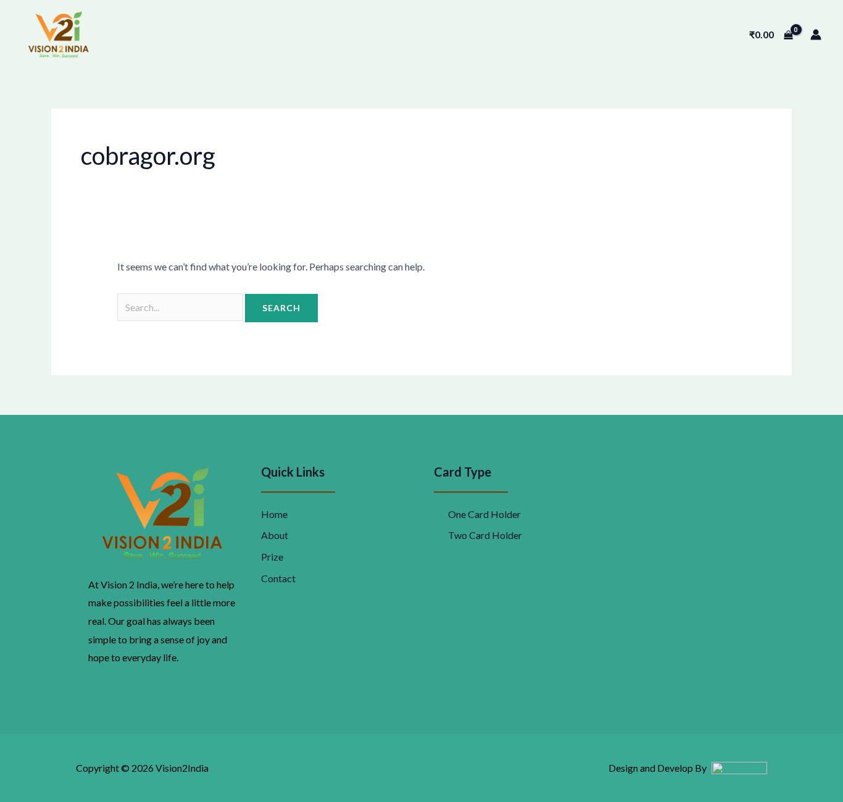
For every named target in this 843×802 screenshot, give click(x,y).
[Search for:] (181, 307)
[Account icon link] (815, 34)
